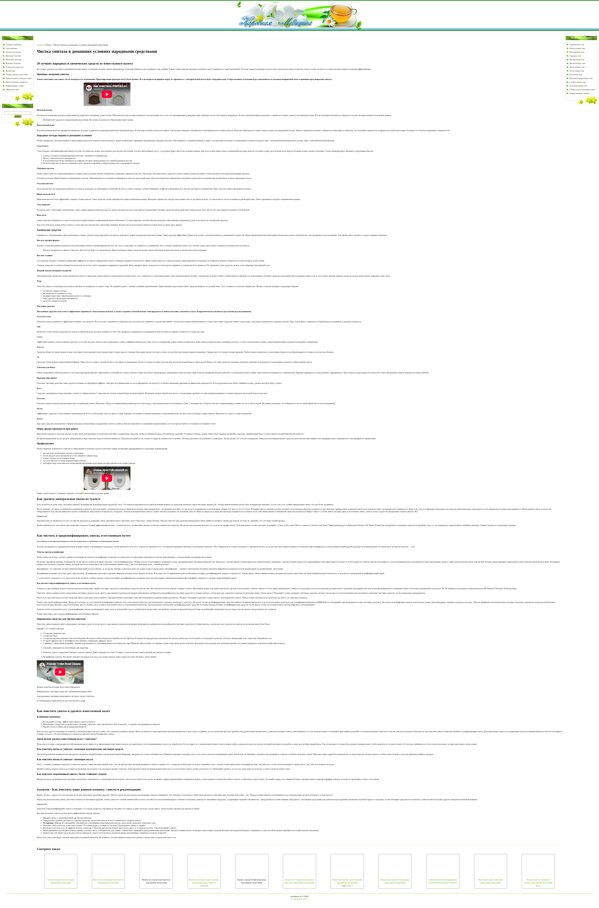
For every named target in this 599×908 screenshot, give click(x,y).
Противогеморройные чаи (581, 78)
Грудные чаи (575, 56)
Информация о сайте (15, 86)
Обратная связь (12, 89)
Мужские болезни (14, 59)
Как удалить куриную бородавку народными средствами (395, 881)
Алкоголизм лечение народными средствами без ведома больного (443, 881)
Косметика (10, 71)
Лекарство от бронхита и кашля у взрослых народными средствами (299, 881)
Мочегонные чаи (577, 67)
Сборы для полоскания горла (582, 89)
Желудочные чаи (577, 59)
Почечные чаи (576, 74)
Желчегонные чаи (577, 63)
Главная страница (13, 44)
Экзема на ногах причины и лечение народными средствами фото (538, 883)
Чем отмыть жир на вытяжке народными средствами (490, 881)
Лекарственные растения (17, 74)
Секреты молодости (14, 67)
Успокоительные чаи (578, 86)
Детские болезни (13, 52)
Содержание (296, 899)
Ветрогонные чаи (577, 48)
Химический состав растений (19, 78)
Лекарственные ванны (579, 93)
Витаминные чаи (577, 52)
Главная (274, 2)
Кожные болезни (13, 63)
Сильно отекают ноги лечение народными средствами (61, 881)
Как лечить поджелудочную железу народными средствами (108, 881)
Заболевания (11, 48)
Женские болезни (13, 56)
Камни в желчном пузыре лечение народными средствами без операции (204, 883)
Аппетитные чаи (577, 44)
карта (305, 899)
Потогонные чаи (577, 71)
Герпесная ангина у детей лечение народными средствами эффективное (347, 883)
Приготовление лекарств (16, 82)
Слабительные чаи (578, 82)
